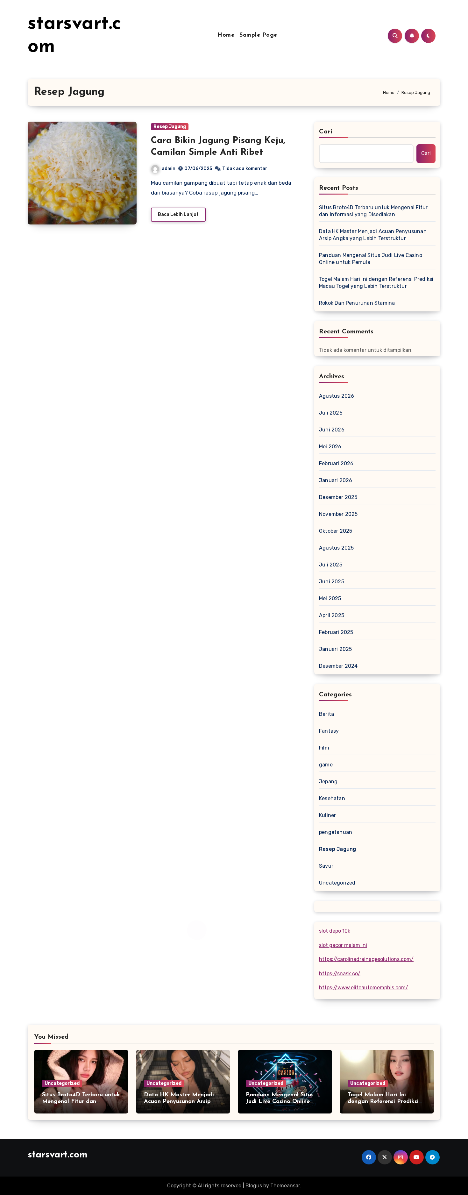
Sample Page (258, 35)
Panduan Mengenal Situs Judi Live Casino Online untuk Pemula (370, 258)
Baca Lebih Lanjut (178, 214)
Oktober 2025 (335, 531)
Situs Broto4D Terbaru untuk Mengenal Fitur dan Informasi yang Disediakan (373, 210)
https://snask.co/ (339, 974)
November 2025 (338, 514)
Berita (326, 714)
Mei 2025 (330, 598)
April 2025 (331, 615)
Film (324, 748)
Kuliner (327, 815)
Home (225, 35)
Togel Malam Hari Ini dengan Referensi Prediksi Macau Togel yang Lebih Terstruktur (376, 282)
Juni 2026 (331, 430)
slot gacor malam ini (343, 945)
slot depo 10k (334, 931)
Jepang (328, 782)
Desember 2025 (338, 497)
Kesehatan (332, 798)
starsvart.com (58, 1155)
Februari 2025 (336, 632)
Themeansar (285, 1186)
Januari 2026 (335, 480)
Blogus (253, 1186)
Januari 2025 (335, 649)
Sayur (326, 866)
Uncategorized (337, 883)
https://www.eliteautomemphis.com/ (363, 988)
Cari (326, 132)
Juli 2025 (330, 565)
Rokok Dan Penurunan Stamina (357, 303)
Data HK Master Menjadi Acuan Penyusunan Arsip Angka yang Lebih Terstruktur (373, 234)
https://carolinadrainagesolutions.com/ (366, 959)
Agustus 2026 (336, 396)
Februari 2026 (336, 463)
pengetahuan (335, 832)
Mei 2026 (330, 447)
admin (168, 168)
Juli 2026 (331, 413)
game (326, 765)
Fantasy (329, 731)
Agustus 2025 (336, 548)
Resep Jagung (169, 126)
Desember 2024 (338, 666)
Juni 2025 (331, 582)
